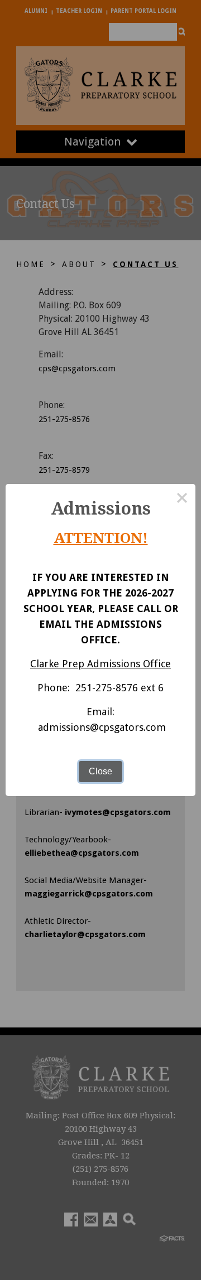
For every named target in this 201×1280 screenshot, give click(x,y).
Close (100, 771)
